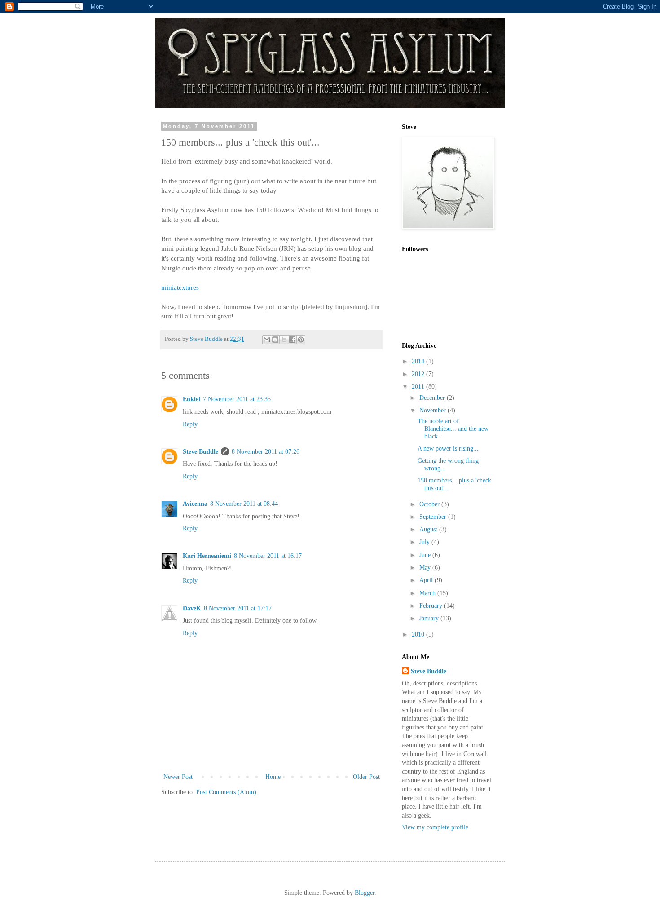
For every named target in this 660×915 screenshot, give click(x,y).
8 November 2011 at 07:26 (265, 451)
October (430, 504)
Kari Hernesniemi (207, 556)
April (427, 580)
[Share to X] (283, 339)
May (425, 567)
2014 (419, 361)
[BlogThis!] (275, 339)
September (433, 516)
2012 (419, 374)
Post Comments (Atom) (226, 792)
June (425, 555)
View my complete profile (435, 827)
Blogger (364, 892)
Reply (190, 424)
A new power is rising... (448, 448)
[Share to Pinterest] (300, 339)
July (425, 542)
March (428, 593)
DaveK (192, 608)
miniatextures (180, 287)
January (429, 618)
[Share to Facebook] (292, 339)
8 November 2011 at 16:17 (268, 556)
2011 (419, 386)
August (429, 529)
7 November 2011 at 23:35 (237, 399)
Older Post (366, 777)
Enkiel (191, 399)
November (433, 410)
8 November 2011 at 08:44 (244, 503)
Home (273, 777)
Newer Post (178, 777)
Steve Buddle (200, 451)
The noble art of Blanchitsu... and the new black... (453, 429)
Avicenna (195, 503)
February (431, 605)
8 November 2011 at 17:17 (238, 608)
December (433, 397)
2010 (419, 634)
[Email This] (266, 339)
